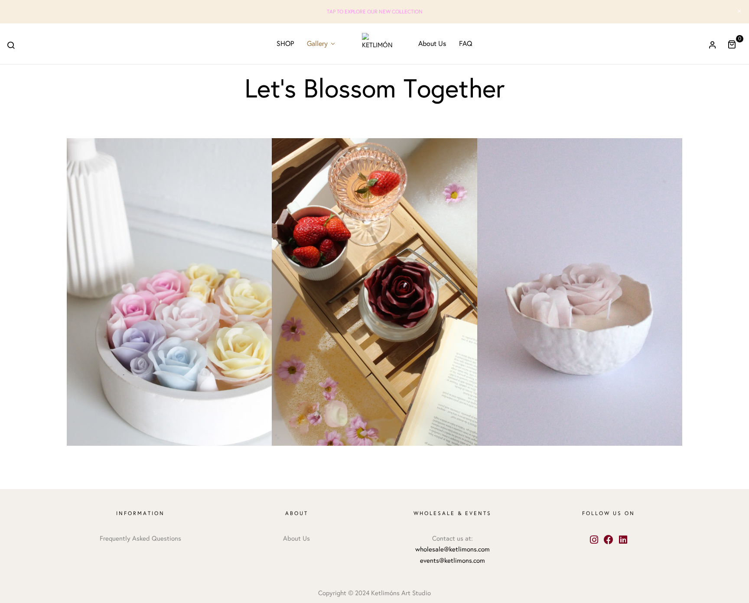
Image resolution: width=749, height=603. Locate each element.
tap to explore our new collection (375, 12)
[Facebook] (608, 540)
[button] (734, 44)
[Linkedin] (623, 540)
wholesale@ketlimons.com (452, 549)
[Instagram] (594, 540)
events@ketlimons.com (452, 560)
